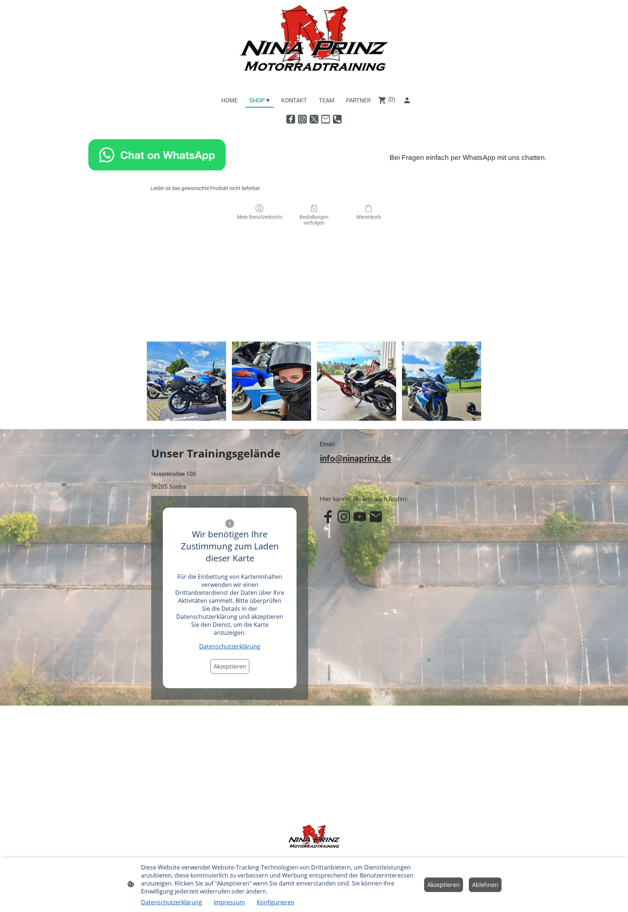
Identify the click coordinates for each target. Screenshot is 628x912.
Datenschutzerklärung (229, 646)
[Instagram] (302, 119)
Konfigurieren (275, 902)
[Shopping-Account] (407, 100)
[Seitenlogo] (313, 45)
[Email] (325, 119)
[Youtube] (359, 516)
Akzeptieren (230, 666)
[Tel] (337, 119)
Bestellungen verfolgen (314, 220)
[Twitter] (314, 119)
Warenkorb (368, 217)
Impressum (229, 902)
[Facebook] (290, 119)
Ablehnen (485, 885)
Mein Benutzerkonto (259, 217)
